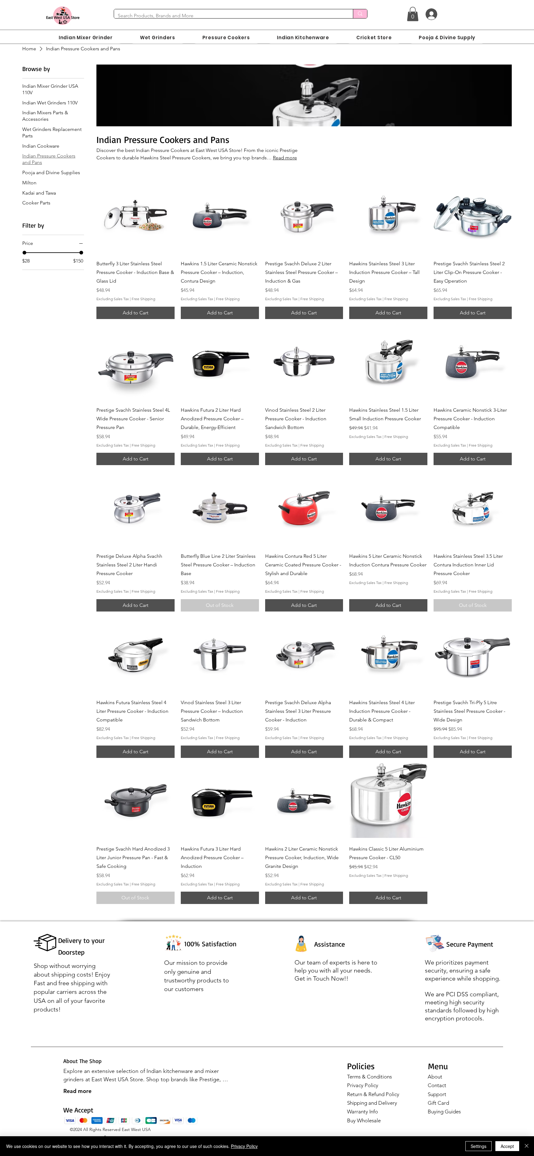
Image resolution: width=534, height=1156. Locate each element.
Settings (478, 1146)
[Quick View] (135, 215)
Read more (77, 1091)
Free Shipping (143, 298)
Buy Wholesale (364, 1120)
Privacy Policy (362, 1085)
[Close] (526, 1146)
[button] (413, 14)
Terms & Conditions (369, 1077)
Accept (507, 1146)
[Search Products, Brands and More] (360, 13)
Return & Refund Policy (373, 1094)
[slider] (24, 252)
